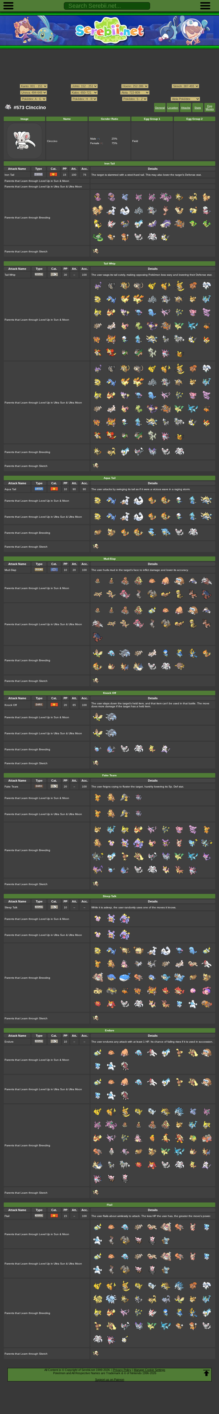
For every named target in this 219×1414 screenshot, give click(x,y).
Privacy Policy (122, 1369)
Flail (7, 1216)
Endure (9, 1041)
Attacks (185, 107)
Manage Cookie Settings (149, 1369)
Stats (197, 107)
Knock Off (11, 705)
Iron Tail (9, 174)
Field (135, 141)
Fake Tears (11, 786)
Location (172, 107)
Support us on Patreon (109, 1379)
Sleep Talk (11, 907)
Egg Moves (210, 107)
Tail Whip (10, 274)
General (160, 107)
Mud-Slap (10, 569)
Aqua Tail (10, 489)
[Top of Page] (206, 1373)
